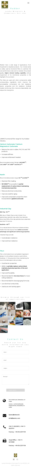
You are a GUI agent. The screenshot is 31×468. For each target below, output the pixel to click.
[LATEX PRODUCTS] (4, 313)
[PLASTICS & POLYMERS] (19, 306)
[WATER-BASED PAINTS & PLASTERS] (4, 306)
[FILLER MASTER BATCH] (27, 321)
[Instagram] (17, 460)
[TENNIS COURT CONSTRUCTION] (4, 329)
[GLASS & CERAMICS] (11, 313)
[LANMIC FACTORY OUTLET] (11, 329)
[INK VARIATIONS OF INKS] (11, 306)
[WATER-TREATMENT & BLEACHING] (19, 321)
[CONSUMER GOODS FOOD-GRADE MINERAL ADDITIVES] (4, 321)
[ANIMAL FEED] (19, 313)
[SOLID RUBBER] (27, 306)
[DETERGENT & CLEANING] (11, 321)
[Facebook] (13, 460)
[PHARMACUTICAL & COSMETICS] (27, 313)
